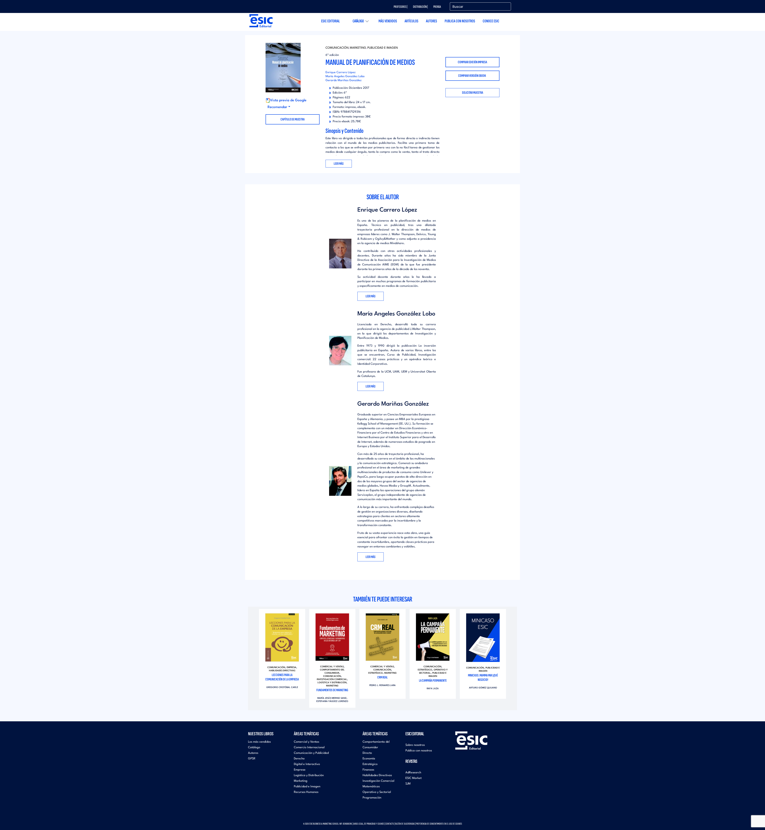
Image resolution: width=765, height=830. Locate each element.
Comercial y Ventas (332, 667)
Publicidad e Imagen (382, 47)
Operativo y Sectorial (377, 792)
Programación (372, 797)
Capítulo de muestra (292, 119)
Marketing (358, 47)
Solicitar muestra (472, 93)
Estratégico (375, 673)
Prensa (437, 7)
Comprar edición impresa (472, 62)
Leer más (371, 296)
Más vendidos (388, 21)
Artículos (411, 21)
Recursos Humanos (306, 792)
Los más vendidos (259, 741)
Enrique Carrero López (341, 72)
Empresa (291, 667)
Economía (369, 758)
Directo (367, 753)
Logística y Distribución (332, 683)
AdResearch (413, 772)
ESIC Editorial (330, 21)
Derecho (299, 758)
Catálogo (358, 21)
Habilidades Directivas (282, 671)
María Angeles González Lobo (345, 76)
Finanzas (368, 769)
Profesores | (400, 7)
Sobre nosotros (415, 745)
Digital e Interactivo (307, 764)
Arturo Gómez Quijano (483, 688)
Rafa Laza (433, 689)
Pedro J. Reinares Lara (382, 685)
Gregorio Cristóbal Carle (282, 687)
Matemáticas (371, 786)
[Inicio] (261, 20)
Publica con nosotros (460, 21)
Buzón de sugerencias (405, 823)
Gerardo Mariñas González (344, 80)
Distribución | (420, 7)
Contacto (389, 823)
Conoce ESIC (491, 21)
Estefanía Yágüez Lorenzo (332, 701)
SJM (408, 783)
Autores (431, 21)
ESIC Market (413, 778)
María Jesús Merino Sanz (331, 698)
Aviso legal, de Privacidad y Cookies (368, 823)
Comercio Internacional (309, 747)
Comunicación (337, 47)
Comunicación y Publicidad (311, 753)
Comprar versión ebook (472, 76)
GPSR (251, 758)
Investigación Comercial (332, 679)
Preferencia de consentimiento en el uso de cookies (439, 823)
